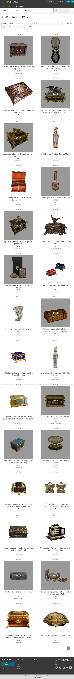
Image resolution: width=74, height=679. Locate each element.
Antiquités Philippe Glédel (55, 423)
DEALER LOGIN (7, 664)
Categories (19, 662)
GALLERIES (20, 6)
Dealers (33, 662)
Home (56, 663)
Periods (18, 666)
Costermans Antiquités (56, 248)
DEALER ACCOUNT (6, 660)
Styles (18, 664)
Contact (57, 664)
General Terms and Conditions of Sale (40, 676)
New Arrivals (4, 10)
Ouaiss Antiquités (18, 335)
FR (56, 1)
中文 (61, 1)
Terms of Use (28, 676)
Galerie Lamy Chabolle (55, 292)
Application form (7, 668)
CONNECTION (69, 1)
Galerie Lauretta (18, 204)
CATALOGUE (6, 6)
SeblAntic (55, 73)
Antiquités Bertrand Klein (55, 335)
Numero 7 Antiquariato (18, 598)
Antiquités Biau (18, 73)
